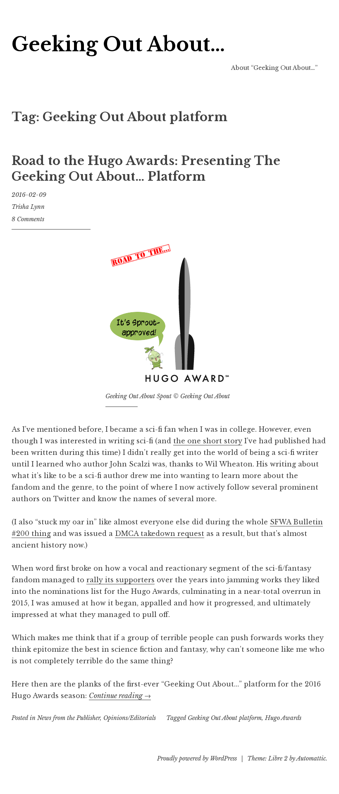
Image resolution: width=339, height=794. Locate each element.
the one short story (207, 441)
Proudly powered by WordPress (197, 758)
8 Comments (28, 219)
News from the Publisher (68, 718)
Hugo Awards (283, 718)
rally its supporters (120, 580)
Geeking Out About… (118, 44)
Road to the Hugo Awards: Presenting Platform (146, 168)
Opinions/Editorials (129, 718)
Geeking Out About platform (225, 718)
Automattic (311, 758)
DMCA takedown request (159, 533)
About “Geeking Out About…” (274, 68)
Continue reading (120, 695)
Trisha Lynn (28, 206)
